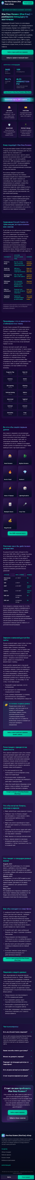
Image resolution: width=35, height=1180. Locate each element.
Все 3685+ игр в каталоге (17, 533)
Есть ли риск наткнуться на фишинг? (16, 1070)
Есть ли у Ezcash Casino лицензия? (15, 1032)
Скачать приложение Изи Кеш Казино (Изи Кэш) (17, 959)
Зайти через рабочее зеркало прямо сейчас (17, 733)
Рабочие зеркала (6, 1154)
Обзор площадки (6, 1152)
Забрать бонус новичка (17, 1118)
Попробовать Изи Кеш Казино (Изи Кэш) (17, 92)
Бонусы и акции (6, 1157)
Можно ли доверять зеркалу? (13, 1056)
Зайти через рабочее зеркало (17, 52)
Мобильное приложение (8, 1160)
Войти (9, 1177)
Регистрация (28, 2)
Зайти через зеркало (17, 1112)
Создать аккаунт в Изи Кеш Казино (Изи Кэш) (17, 792)
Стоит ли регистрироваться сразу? (15, 1076)
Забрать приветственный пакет (17, 58)
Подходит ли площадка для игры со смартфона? (16, 1063)
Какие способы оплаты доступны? (15, 1050)
